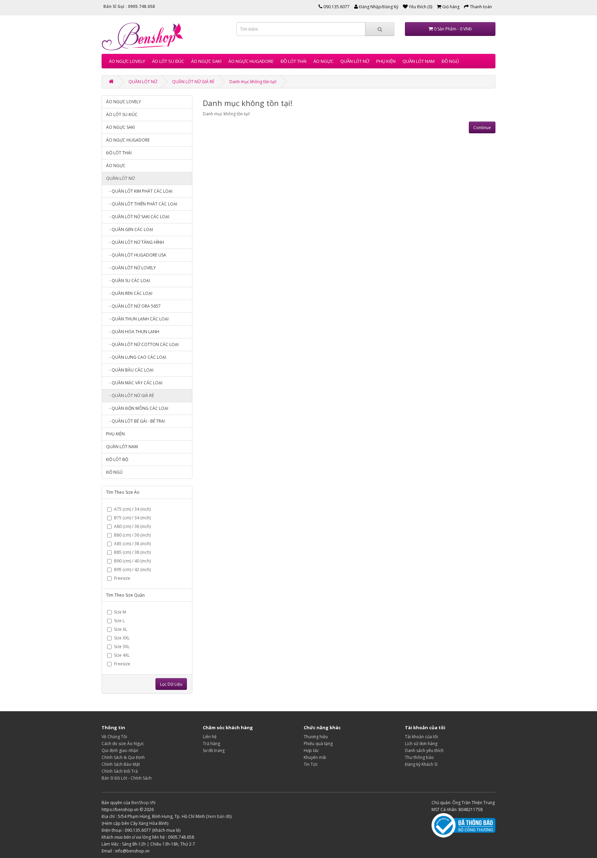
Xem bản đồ (218, 816)
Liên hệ (210, 737)
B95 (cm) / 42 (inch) (132, 569)
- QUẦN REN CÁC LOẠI (129, 293)
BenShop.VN (143, 803)
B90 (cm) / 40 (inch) (132, 561)
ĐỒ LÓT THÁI (293, 61)
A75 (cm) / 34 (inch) (132, 509)
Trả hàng (211, 743)
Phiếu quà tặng (318, 743)
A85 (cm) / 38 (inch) (132, 544)
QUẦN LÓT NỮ (354, 61)
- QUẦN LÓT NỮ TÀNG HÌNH (135, 242)
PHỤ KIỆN (386, 61)
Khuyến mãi (315, 757)
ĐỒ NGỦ (450, 61)
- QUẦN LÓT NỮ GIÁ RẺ (130, 395)
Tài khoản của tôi (421, 737)
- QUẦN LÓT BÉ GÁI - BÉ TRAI (135, 421)
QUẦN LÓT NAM (418, 61)
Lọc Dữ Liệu (171, 684)
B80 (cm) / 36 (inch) (132, 535)
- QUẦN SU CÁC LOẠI (128, 280)
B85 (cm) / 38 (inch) (132, 552)
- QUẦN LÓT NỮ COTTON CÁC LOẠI (142, 344)
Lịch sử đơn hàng (421, 743)
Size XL (120, 629)
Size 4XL (122, 655)
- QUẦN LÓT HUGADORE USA (136, 255)
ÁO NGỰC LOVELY (127, 61)
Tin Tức (311, 764)
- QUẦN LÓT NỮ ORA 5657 (133, 306)
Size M (120, 612)
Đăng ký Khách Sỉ (421, 764)
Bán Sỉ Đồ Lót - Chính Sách (127, 778)
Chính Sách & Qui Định (123, 757)
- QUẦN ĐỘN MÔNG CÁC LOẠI (137, 408)
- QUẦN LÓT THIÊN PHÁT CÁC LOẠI (141, 204)
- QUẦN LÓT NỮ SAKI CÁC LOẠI (137, 217)
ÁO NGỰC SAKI (206, 61)
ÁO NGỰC (323, 61)
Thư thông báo (419, 757)
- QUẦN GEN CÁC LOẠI (129, 229)
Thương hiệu (316, 737)
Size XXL (122, 638)
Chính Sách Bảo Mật (121, 764)
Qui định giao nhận (120, 750)
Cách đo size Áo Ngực (123, 743)
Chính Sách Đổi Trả (120, 771)
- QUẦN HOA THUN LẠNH (132, 332)
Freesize (122, 578)
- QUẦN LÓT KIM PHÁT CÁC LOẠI (139, 191)
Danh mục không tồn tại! (252, 82)
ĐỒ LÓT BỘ (117, 459)
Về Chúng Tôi (114, 737)
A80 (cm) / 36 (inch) (132, 526)
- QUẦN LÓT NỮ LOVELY (131, 268)
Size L (119, 621)
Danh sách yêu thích (424, 750)
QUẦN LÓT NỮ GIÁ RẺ (193, 82)
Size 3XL (122, 646)
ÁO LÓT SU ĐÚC (168, 61)
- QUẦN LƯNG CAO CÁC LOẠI (136, 357)
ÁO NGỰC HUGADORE (251, 61)
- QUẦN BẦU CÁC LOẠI (129, 370)
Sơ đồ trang (214, 750)
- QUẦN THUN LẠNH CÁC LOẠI (137, 319)
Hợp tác (311, 750)
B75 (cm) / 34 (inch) (132, 518)
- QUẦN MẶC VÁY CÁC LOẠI (134, 383)
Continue (482, 128)
